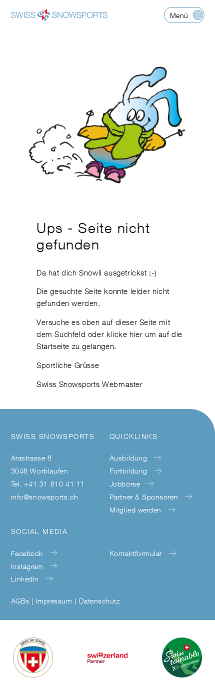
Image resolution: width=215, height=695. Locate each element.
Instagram (27, 566)
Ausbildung (128, 458)
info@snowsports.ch (44, 496)
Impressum (54, 600)
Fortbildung (129, 470)
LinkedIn (25, 578)
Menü (179, 15)
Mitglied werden (136, 510)
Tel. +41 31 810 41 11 (48, 484)
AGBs (20, 600)
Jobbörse (125, 484)
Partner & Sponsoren (144, 496)
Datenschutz (99, 600)
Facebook (27, 553)
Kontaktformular (136, 553)
